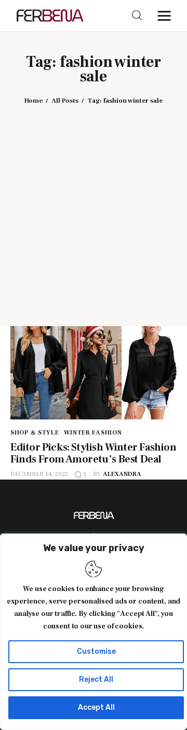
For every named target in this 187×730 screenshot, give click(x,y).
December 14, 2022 (39, 474)
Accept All (96, 707)
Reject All (96, 679)
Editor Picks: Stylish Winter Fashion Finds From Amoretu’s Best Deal (93, 453)
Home (33, 100)
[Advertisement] (93, 208)
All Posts (64, 100)
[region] (93, 632)
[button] (167, 15)
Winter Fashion (93, 433)
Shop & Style (34, 433)
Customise (96, 651)
